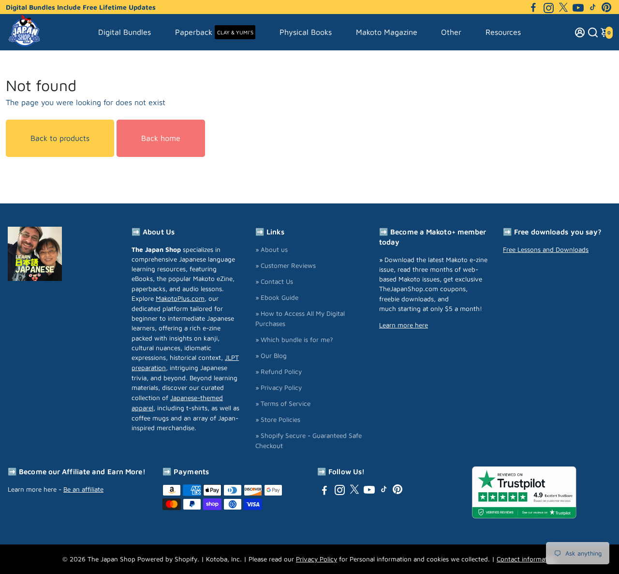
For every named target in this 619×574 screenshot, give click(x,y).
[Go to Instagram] (549, 7)
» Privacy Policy (278, 387)
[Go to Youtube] (578, 7)
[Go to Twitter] (563, 7)
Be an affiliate (83, 489)
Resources (503, 32)
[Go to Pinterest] (606, 7)
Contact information (527, 559)
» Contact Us (274, 281)
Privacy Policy (316, 559)
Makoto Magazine (386, 32)
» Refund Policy (278, 371)
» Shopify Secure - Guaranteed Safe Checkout (308, 441)
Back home (160, 138)
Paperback (214, 32)
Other (451, 32)
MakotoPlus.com (180, 298)
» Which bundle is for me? (294, 339)
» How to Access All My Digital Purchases (300, 318)
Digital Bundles (124, 32)
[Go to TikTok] (593, 7)
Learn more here (403, 325)
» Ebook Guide (276, 297)
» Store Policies (277, 419)
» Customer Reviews (285, 265)
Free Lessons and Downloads (546, 249)
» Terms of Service (282, 403)
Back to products (59, 138)
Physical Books (306, 32)
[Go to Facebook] (533, 7)
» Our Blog (271, 355)
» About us (271, 249)
